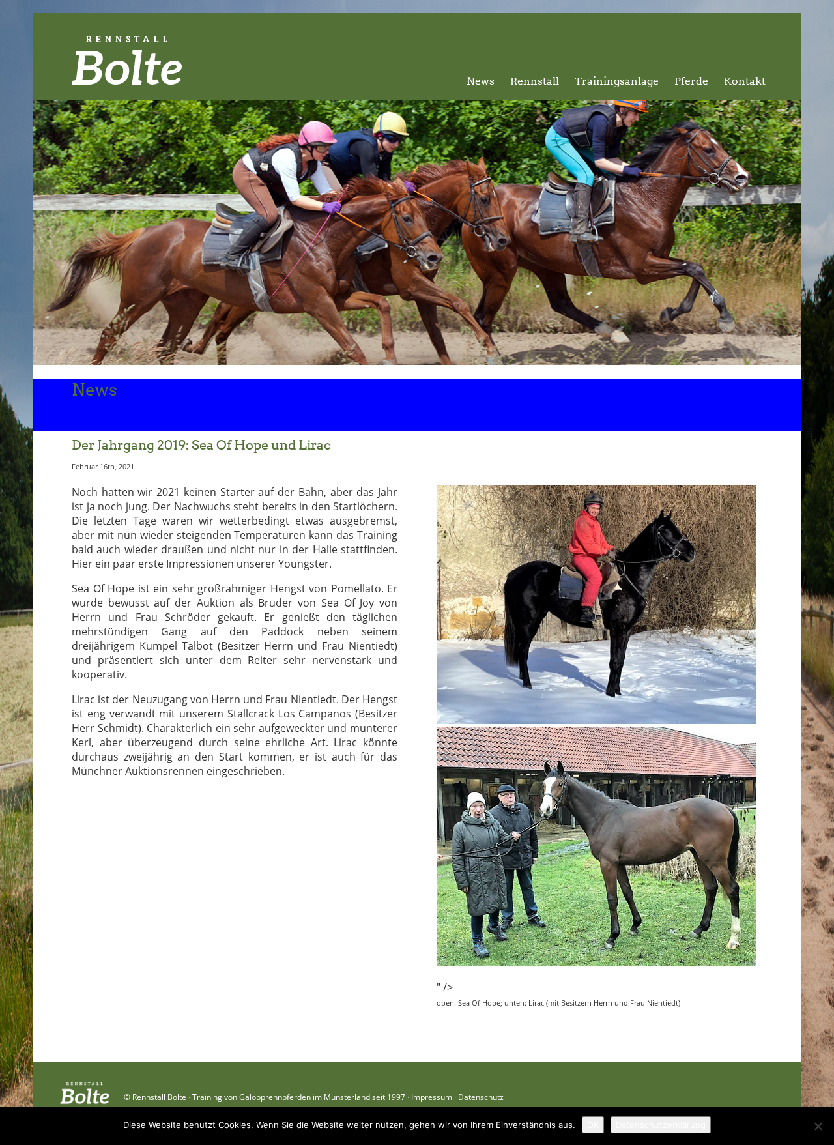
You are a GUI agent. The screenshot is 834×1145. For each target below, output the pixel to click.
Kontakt (745, 81)
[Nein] (817, 1126)
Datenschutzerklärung (661, 1125)
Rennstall (534, 81)
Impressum (431, 1097)
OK (593, 1125)
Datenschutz (481, 1097)
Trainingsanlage (617, 81)
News (481, 81)
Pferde (691, 81)
